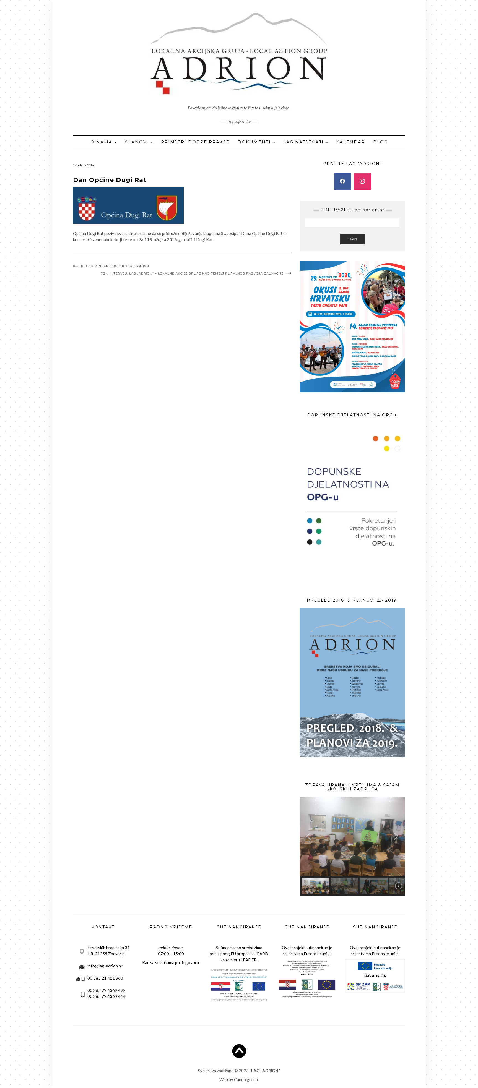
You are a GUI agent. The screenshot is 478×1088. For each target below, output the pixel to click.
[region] (352, 846)
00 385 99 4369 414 (106, 996)
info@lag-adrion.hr (105, 965)
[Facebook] (342, 181)
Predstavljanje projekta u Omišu (115, 266)
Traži (352, 239)
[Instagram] (362, 181)
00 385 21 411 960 (105, 977)
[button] (308, 836)
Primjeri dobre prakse (195, 142)
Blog (380, 142)
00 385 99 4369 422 (106, 990)
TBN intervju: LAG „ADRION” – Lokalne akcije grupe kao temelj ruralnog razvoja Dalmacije (192, 273)
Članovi (137, 142)
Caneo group (246, 1079)
